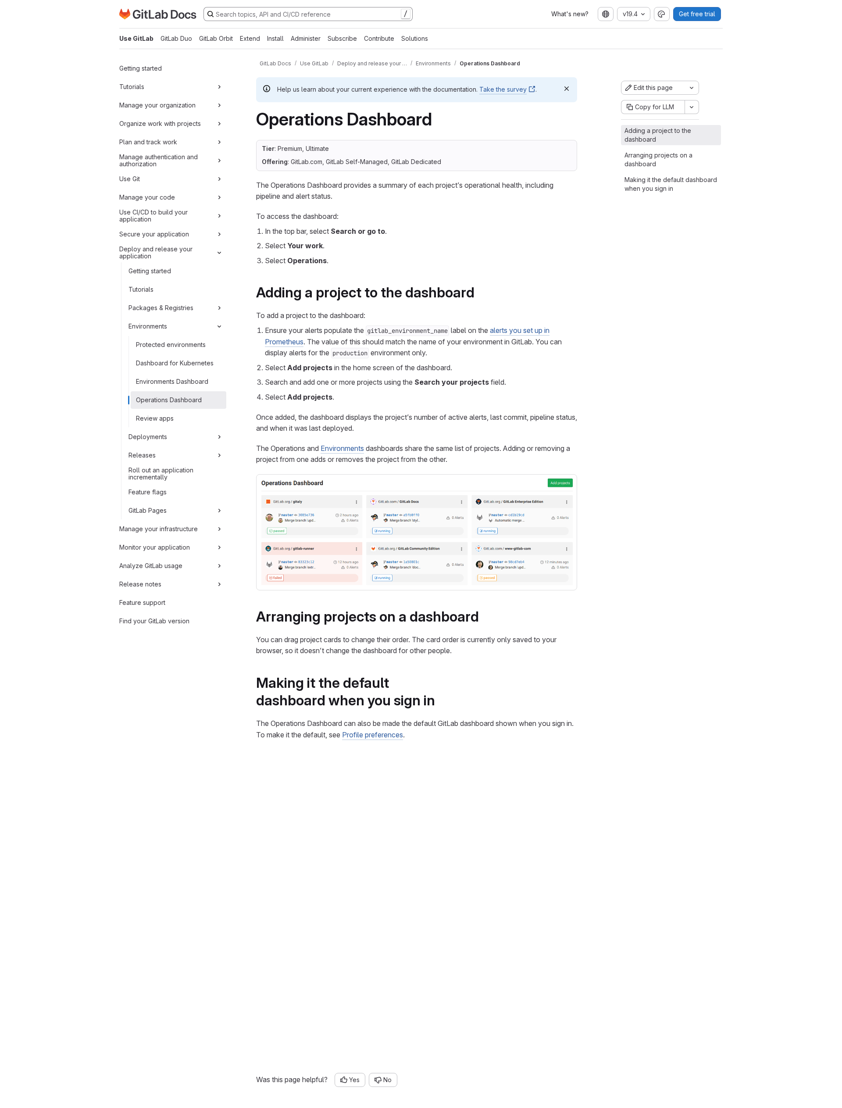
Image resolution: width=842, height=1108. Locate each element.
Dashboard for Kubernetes (175, 363)
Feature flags (147, 492)
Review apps (155, 418)
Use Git (129, 178)
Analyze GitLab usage (150, 565)
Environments (147, 326)
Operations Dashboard (169, 400)
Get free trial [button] (697, 14)
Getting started (140, 68)
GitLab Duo (176, 38)
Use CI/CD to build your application (153, 215)
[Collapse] (219, 252)
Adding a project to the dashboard (657, 135)
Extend (250, 38)
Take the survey (503, 89)
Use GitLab (136, 38)
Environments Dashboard (172, 381)
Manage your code (147, 197)
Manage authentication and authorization (158, 160)
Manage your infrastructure (158, 529)
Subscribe (342, 38)
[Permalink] (481, 292)
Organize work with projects (160, 123)
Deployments (147, 436)
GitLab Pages (147, 510)
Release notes (140, 584)
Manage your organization (157, 105)
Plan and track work (148, 142)
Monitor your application (154, 547)
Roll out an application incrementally (160, 473)
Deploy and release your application (156, 252)
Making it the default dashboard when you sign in (670, 184)
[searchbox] (308, 14)
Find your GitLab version (154, 621)
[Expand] (219, 87)
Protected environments (171, 344)
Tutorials (131, 86)
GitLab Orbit (216, 38)
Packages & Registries (160, 307)
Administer (306, 38)
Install (275, 38)
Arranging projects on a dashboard (658, 159)
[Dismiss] (566, 88)
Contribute (379, 38)
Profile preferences (372, 734)
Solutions (414, 38)
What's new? (570, 14)
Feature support (142, 602)
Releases (142, 455)
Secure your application (154, 234)
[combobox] (606, 14)
